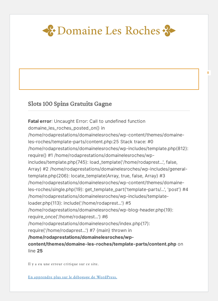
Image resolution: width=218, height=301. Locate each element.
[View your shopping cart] (209, 78)
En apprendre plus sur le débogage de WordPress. (72, 277)
